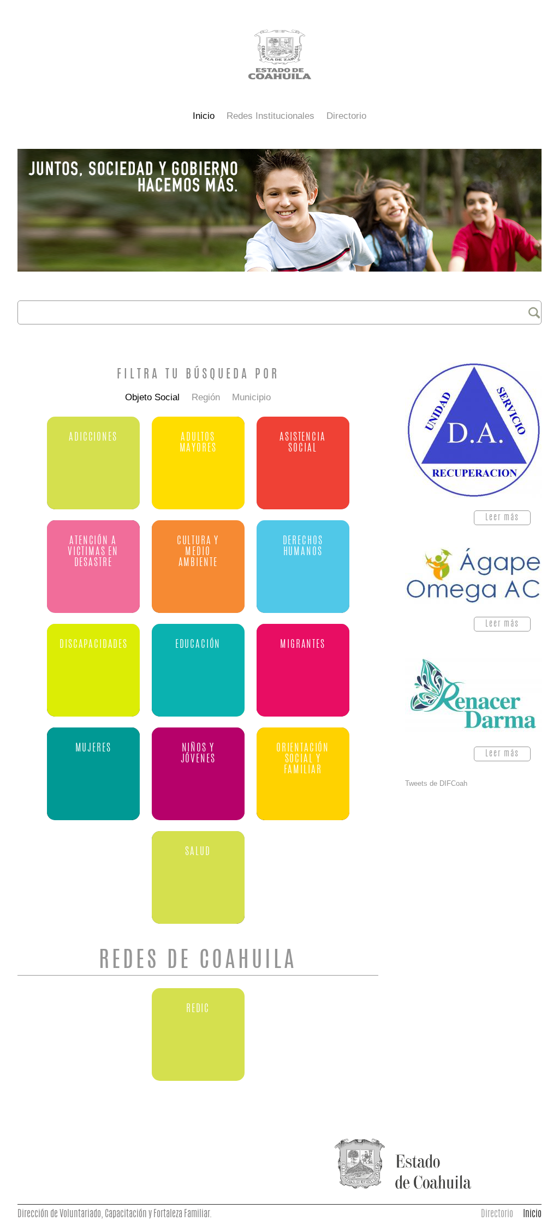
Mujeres (93, 748)
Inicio (204, 116)
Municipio (251, 397)
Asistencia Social (302, 443)
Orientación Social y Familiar (302, 759)
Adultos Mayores (198, 443)
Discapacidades (94, 645)
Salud (197, 852)
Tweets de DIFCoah (436, 783)
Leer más (508, 519)
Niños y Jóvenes (198, 754)
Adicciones (93, 437)
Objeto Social (152, 397)
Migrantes (302, 645)
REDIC (198, 1009)
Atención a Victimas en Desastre (93, 552)
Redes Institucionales (270, 116)
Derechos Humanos (303, 546)
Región (206, 397)
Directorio (346, 116)
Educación (198, 645)
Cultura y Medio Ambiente (198, 552)
